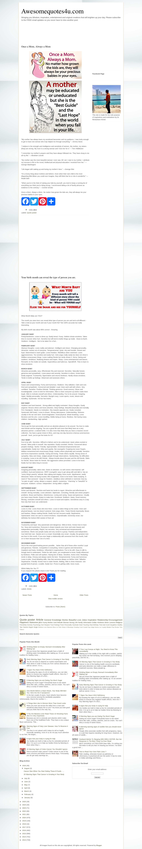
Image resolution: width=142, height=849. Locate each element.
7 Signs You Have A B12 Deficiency (39, 670)
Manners (49, 627)
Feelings (57, 625)
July (26, 778)
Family (80, 622)
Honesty (29, 625)
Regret (31, 627)
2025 (24, 802)
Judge (92, 627)
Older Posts (84, 595)
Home (56, 595)
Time (120, 627)
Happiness (24, 622)
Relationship (102, 620)
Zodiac (94, 622)
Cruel (81, 627)
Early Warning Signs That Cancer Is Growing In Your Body (48, 659)
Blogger (99, 845)
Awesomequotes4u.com (52, 10)
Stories (65, 620)
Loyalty (104, 627)
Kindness (100, 622)
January (27, 797)
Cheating (76, 627)
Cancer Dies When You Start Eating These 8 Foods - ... (44, 771)
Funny (45, 622)
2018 (24, 824)
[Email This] (30, 210)
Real (91, 625)
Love (79, 620)
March (26, 791)
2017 (24, 827)
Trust (52, 625)
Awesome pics (35, 622)
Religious (119, 622)
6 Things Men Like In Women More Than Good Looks (46, 703)
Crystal (85, 627)
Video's (22, 629)
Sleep (63, 627)
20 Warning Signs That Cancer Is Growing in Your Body (44, 774)
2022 (24, 811)
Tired (100, 625)
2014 (24, 837)
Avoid (108, 625)
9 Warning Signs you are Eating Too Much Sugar (44, 680)
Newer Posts (27, 595)
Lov (100, 627)
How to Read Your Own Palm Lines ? (92, 752)
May (26, 785)
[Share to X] (33, 210)
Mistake (109, 627)
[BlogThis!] (31, 210)
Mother (50, 622)
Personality (68, 625)
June (26, 781)
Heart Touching (84, 625)
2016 (24, 830)
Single (36, 627)
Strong (71, 622)
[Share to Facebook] (34, 210)
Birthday (96, 625)
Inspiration (92, 620)
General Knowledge (52, 620)
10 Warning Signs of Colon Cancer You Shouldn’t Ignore (47, 749)
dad (104, 625)
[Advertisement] (61, 32)
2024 (24, 805)
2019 (24, 821)
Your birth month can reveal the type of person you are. (48, 277)
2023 (24, 808)
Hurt (42, 625)
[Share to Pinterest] (36, 210)
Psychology (37, 625)
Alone (107, 622)
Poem (62, 625)
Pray (113, 627)
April (26, 788)
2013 (24, 840)
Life (76, 622)
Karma (97, 627)
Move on (55, 627)
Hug (89, 627)
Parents (25, 627)
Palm (59, 627)
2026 (24, 766)
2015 (24, 833)
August (27, 768)
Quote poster (32, 213)
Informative (87, 622)
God (55, 622)
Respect (47, 625)
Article (29, 589)
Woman (66, 622)
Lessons (112, 622)
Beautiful (72, 620)
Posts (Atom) (60, 607)
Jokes (84, 620)
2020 (24, 817)
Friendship (23, 625)
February (27, 794)
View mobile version (55, 599)
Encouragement (115, 620)
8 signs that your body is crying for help (41, 739)
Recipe (117, 627)
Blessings (70, 627)
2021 (24, 814)
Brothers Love (42, 627)
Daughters (113, 625)
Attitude (60, 622)
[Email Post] (26, 209)
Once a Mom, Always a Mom (36, 46)
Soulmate (75, 625)
